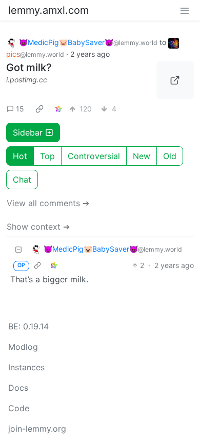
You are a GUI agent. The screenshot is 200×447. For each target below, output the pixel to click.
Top (47, 156)
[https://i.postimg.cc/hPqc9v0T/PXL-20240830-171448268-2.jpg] (175, 80)
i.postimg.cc (26, 79)
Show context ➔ (38, 226)
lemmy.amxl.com (48, 10)
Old (169, 156)
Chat (22, 179)
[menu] (184, 10)
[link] (39, 109)
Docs (18, 388)
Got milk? (29, 67)
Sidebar (28, 132)
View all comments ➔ (48, 203)
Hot (20, 156)
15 (20, 108)
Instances (26, 367)
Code (18, 408)
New (141, 156)
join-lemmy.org (37, 428)
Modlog (23, 347)
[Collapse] (18, 249)
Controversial (94, 156)
